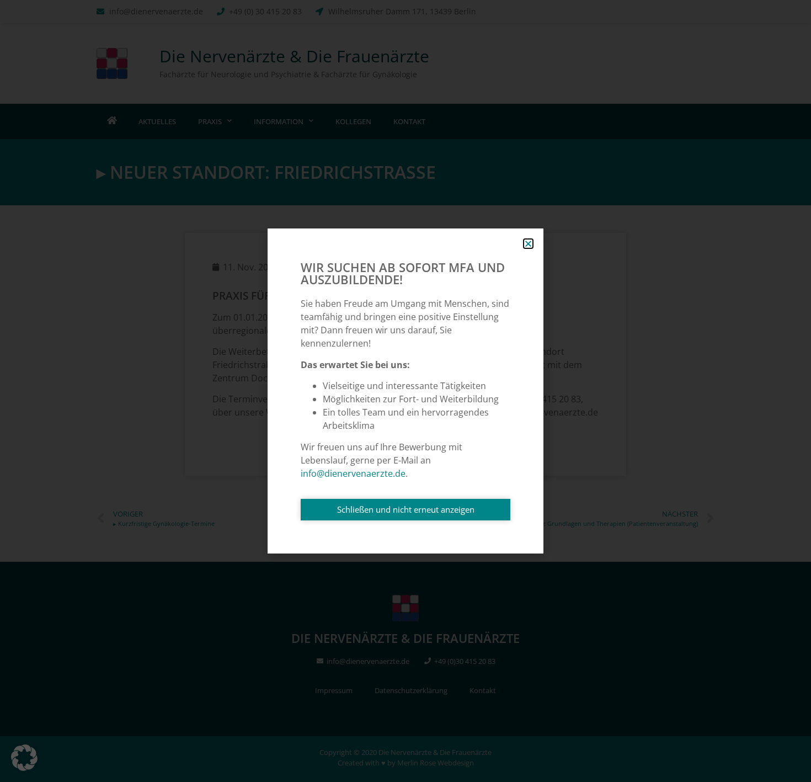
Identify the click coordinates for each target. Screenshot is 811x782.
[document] (405, 391)
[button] (24, 757)
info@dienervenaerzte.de (353, 473)
